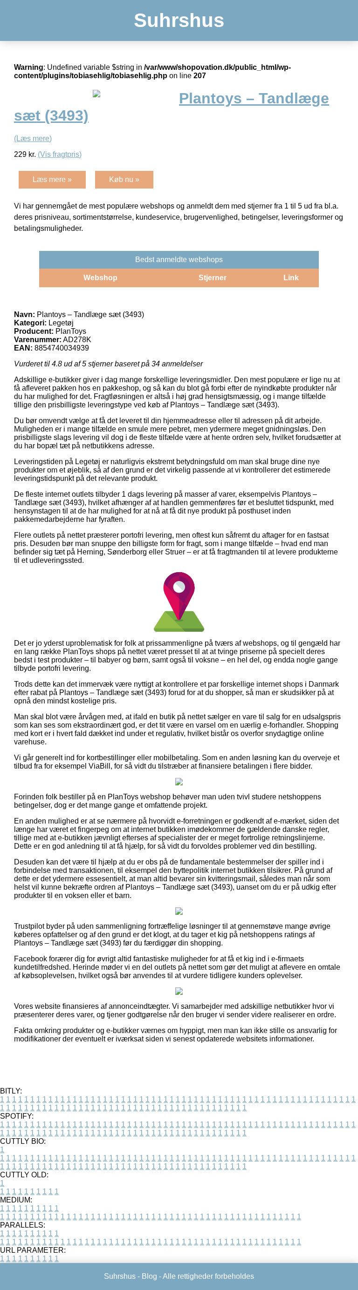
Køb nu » (124, 179)
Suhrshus (179, 20)
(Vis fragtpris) (60, 154)
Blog (149, 1276)
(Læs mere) (33, 138)
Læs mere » (52, 179)
